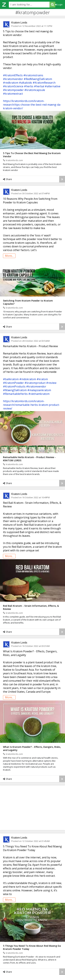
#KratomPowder (13, 383)
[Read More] (62, 179)
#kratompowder (13, 90)
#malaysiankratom (39, 390)
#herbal (39, 86)
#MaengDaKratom (15, 390)
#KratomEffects (13, 75)
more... (9, 256)
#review (51, 383)
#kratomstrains (33, 75)
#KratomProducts (14, 386)
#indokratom (27, 379)
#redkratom (10, 82)
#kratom (42, 379)
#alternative (52, 86)
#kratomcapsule (34, 90)
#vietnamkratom (39, 394)
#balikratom (11, 379)
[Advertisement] (33, 807)
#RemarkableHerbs (15, 394)
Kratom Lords (19, 22)
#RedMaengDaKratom (38, 79)
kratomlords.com (14, 160)
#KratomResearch (44, 82)
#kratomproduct (35, 383)
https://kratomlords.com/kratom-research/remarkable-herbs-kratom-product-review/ (31, 404)
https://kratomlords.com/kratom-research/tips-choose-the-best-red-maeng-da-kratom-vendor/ (32, 104)
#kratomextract (13, 93)
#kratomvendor (13, 79)
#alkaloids (25, 82)
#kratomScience (13, 86)
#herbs (28, 86)
